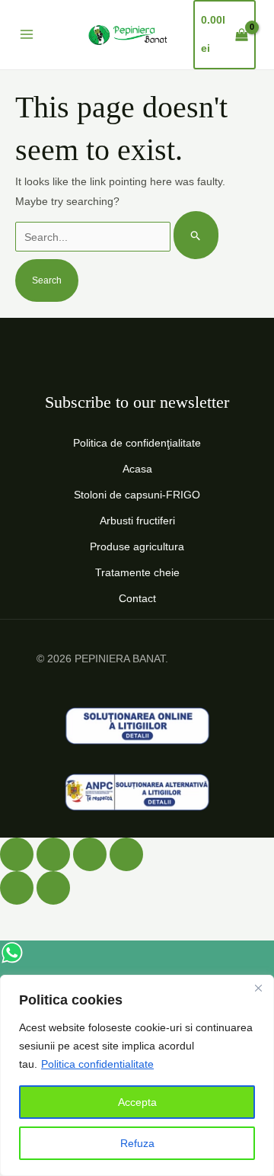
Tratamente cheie (137, 572)
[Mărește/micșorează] (16, 854)
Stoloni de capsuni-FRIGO (137, 495)
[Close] (258, 988)
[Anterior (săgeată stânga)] (16, 888)
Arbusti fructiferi (137, 520)
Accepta (137, 1102)
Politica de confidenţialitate (137, 443)
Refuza (137, 1143)
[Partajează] (90, 854)
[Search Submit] (196, 235)
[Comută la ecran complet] (53, 854)
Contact (137, 598)
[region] (137, 1075)
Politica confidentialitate (97, 1064)
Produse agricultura (137, 546)
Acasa (137, 469)
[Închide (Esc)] (126, 854)
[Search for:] (116, 237)
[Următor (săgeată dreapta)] (53, 888)
